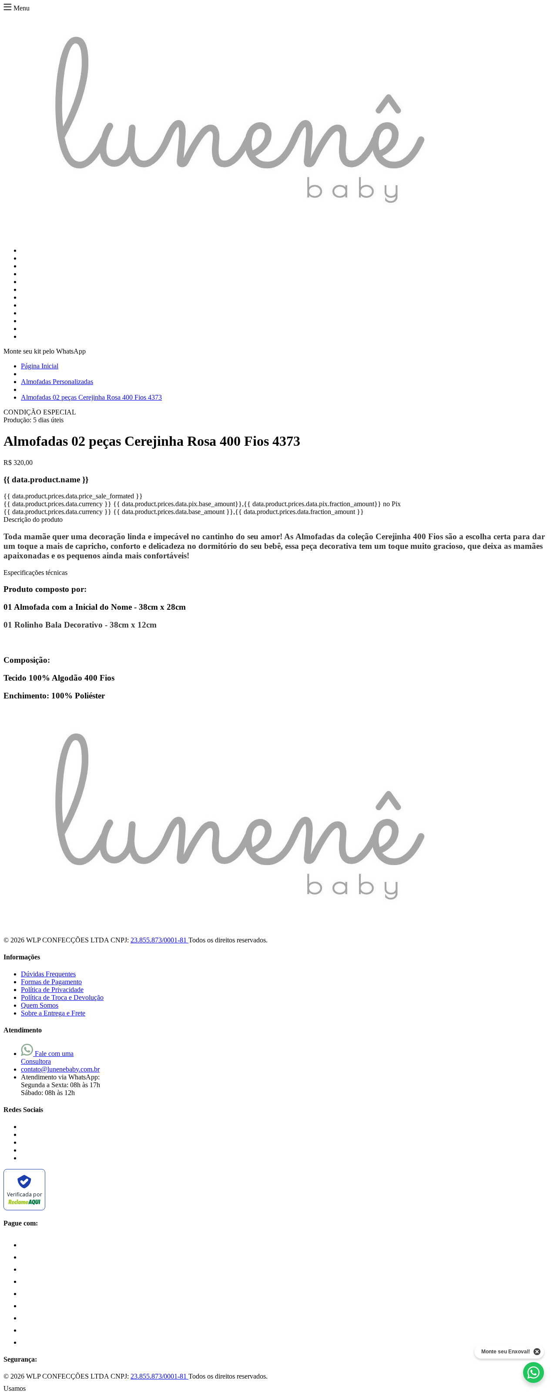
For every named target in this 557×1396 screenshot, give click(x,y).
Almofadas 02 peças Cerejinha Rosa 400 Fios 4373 (91, 397)
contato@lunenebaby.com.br (60, 1069)
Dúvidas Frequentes (48, 974)
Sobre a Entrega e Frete (53, 1013)
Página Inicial (39, 366)
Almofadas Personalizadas (57, 381)
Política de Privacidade (52, 989)
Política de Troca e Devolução (62, 997)
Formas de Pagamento (51, 981)
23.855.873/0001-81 (159, 940)
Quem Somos (39, 1005)
